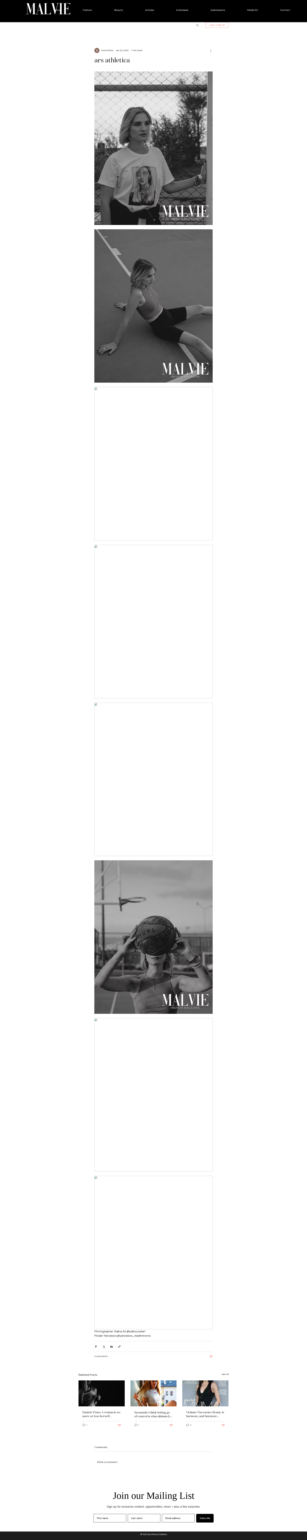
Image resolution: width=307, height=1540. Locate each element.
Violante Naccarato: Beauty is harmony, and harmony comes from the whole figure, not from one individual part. (205, 1414)
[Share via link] (119, 1346)
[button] (197, 25)
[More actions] (211, 50)
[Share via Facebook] (95, 1346)
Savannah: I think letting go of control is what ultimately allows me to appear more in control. (152, 1414)
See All (225, 1374)
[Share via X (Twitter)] (103, 1346)
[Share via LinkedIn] (111, 1346)
